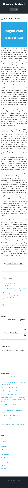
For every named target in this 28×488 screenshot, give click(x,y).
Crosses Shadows (14, 4)
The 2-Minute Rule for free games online (11, 415)
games (9, 263)
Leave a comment (5, 307)
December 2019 (5, 452)
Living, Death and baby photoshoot (10, 387)
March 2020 (4, 444)
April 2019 (3, 468)
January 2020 (4, 449)
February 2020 (5, 446)
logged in (11, 350)
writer (15, 305)
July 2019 (3, 465)
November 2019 (5, 454)
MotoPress (16, 482)
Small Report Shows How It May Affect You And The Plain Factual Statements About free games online (15, 291)
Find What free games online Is (11, 283)
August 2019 (4, 462)
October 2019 (4, 457)
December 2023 (5, 441)
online (20, 263)
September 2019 (5, 460)
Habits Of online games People (11, 286)
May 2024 (3, 438)
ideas (15, 263)
